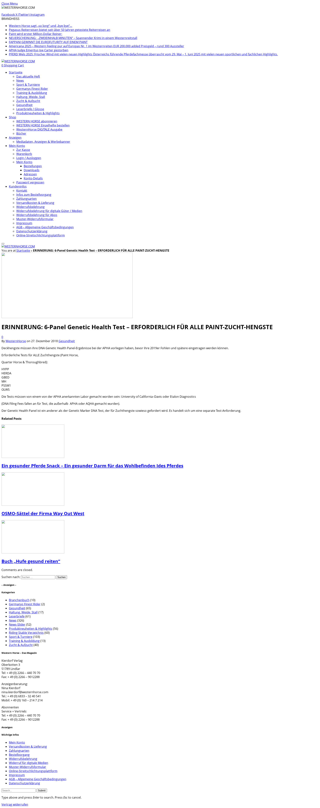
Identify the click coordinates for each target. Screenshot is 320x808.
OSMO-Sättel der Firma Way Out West (42, 513)
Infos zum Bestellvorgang (33, 195)
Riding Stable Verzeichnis (26, 633)
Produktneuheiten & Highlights (38, 113)
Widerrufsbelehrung (30, 207)
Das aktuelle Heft (28, 76)
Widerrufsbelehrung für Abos (36, 215)
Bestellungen (33, 166)
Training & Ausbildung (31, 93)
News (20, 81)
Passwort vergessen (30, 182)
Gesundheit (24, 105)
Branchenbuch (19, 600)
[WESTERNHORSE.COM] (18, 61)
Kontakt (21, 190)
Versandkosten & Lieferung (35, 203)
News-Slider (17, 624)
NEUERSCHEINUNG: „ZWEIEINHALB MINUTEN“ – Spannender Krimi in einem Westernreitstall (73, 38)
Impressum (24, 223)
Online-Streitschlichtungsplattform (40, 235)
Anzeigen (15, 138)
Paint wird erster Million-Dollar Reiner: (35, 34)
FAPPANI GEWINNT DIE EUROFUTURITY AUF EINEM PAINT (48, 42)
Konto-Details (33, 178)
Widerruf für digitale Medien (28, 763)
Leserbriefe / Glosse (30, 109)
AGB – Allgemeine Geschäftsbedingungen (45, 227)
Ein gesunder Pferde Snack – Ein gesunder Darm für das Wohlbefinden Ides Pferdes (92, 466)
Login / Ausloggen (28, 158)
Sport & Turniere (28, 85)
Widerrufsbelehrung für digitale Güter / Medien (49, 211)
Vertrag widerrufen (14, 804)
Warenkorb (24, 154)
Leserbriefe (17, 616)
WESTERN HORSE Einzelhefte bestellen (43, 125)
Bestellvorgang (19, 755)
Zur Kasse (23, 150)
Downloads (31, 170)
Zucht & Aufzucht (28, 101)
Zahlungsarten (26, 199)
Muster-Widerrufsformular (35, 219)
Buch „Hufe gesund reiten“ (30, 561)
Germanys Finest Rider (32, 89)
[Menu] (2, 243)
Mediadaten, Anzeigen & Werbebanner (43, 142)
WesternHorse (16, 341)
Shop (12, 117)
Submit (42, 790)
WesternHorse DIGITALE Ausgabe (39, 129)
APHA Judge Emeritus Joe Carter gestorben (38, 50)
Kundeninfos (18, 186)
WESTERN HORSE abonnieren (36, 121)
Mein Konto (17, 146)
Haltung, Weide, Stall (30, 97)
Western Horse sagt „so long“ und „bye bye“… (40, 26)
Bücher (21, 133)
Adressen (30, 174)
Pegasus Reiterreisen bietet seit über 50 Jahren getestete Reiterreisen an (59, 30)
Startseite (15, 72)
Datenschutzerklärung (31, 231)
